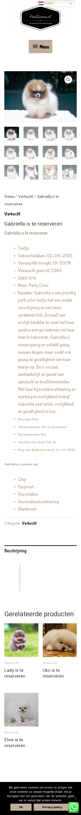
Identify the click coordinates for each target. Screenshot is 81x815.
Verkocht (25, 196)
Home (9, 196)
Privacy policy (52, 807)
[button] (68, 79)
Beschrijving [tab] (15, 551)
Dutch (49, 3)
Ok (21, 807)
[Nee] (75, 798)
